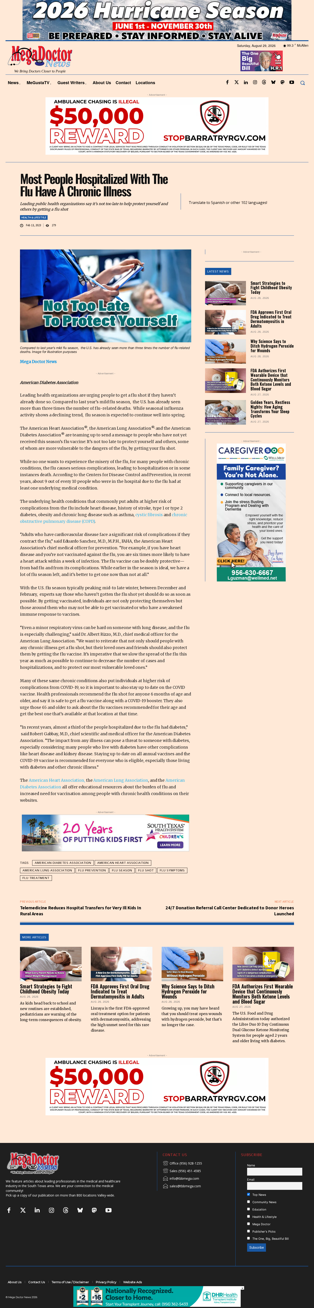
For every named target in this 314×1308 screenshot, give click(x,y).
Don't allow (217, 6)
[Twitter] (236, 95)
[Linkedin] (245, 95)
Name (251, 1177)
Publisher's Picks (263, 1243)
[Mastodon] (282, 95)
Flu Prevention (92, 882)
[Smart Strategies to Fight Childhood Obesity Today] (225, 305)
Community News (264, 1214)
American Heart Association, (57, 792)
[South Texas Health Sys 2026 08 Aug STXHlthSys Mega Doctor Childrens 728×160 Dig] (105, 845)
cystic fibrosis (149, 526)
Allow (235, 6)
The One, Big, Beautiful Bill (270, 1251)
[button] (302, 95)
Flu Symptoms (172, 882)
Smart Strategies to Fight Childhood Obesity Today (271, 299)
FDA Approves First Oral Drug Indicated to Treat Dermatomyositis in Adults (271, 331)
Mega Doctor (261, 1236)
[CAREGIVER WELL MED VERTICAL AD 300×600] (251, 525)
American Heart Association (123, 875)
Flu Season (122, 882)
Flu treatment (36, 890)
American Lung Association (120, 792)
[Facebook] (227, 95)
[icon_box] (182, 1176)
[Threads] (264, 95)
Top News (258, 1207)
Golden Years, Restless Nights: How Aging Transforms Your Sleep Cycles (270, 421)
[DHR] (157, 1306)
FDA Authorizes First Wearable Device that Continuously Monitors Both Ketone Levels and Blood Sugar (271, 392)
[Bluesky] (273, 95)
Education (258, 1221)
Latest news (218, 283)
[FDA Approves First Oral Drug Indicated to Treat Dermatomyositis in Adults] (225, 334)
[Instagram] (255, 95)
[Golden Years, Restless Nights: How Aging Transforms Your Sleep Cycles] (225, 424)
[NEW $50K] (157, 138)
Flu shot (146, 882)
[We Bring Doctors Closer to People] (40, 1175)
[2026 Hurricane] (157, 32)
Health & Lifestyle (33, 229)
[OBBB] (261, 73)
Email (250, 1192)
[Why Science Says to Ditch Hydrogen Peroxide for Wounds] (225, 364)
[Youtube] (291, 95)
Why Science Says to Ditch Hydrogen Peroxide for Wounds (272, 358)
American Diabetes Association (63, 875)
